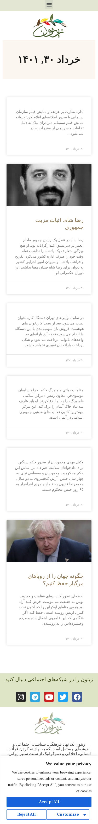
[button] (49, 4)
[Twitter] (63, 697)
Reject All (26, 814)
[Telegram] (35, 697)
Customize (68, 814)
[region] (49, 790)
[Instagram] (21, 697)
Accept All (49, 802)
